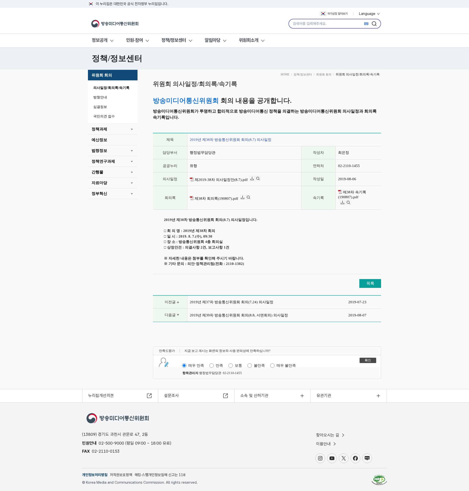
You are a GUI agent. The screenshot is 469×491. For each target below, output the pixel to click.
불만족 (259, 365)
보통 (238, 365)
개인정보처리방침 (94, 475)
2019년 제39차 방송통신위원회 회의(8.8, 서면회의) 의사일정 (239, 315)
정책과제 (99, 129)
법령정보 (99, 150)
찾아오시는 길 (328, 435)
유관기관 (324, 395)
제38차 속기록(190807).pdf (352, 194)
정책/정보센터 (173, 40)
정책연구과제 (103, 161)
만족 (219, 365)
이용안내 (324, 443)
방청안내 (100, 97)
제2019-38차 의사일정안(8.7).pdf (221, 180)
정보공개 (99, 40)
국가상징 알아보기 (337, 13)
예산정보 (99, 140)
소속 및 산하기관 (254, 395)
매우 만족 (196, 365)
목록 (370, 283)
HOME (285, 74)
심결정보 (100, 107)
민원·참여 (134, 40)
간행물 (97, 172)
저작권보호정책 (121, 475)
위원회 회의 (102, 75)
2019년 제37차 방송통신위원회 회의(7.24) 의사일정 (231, 302)
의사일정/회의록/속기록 (111, 88)
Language (367, 13)
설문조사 (171, 395)
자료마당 (99, 183)
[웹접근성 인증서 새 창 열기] (379, 477)
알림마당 (212, 40)
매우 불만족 (286, 365)
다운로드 (254, 178)
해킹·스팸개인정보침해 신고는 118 (160, 475)
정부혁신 (99, 193)
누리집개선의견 (101, 395)
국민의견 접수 (104, 116)
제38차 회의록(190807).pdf (216, 198)
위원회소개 (248, 40)
